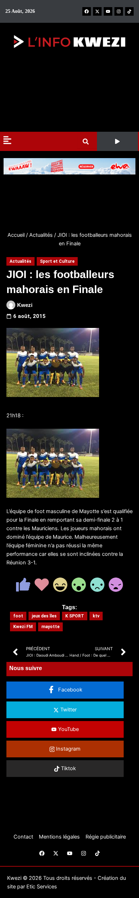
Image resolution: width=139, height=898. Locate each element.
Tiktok (68, 768)
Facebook (69, 689)
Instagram (68, 749)
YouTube (68, 729)
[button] (117, 141)
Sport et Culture (57, 261)
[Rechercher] (87, 141)
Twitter (68, 709)
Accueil (16, 235)
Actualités (41, 235)
